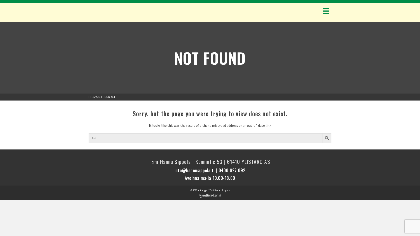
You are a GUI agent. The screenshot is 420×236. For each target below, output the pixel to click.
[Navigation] (325, 11)
